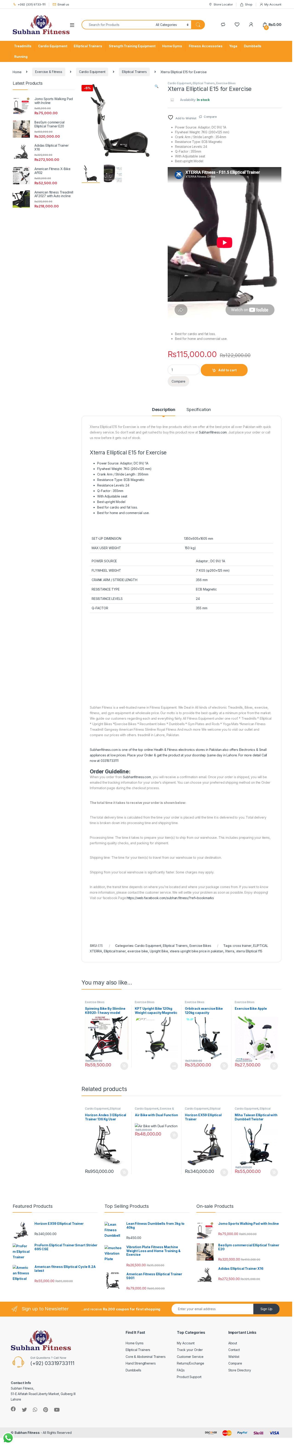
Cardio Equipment (52, 46)
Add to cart (227, 370)
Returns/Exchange (190, 1363)
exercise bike (137, 951)
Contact (234, 1350)
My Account (272, 4)
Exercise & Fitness (48, 72)
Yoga (233, 46)
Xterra (229, 951)
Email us (63, 4)
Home (17, 72)
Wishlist (233, 1357)
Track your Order (190, 1350)
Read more (174, 1066)
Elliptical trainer (115, 951)
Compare (210, 116)
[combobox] (117, 24)
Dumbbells (253, 46)
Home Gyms (172, 46)
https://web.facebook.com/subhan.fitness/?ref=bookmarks (170, 898)
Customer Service (190, 1357)
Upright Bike (159, 951)
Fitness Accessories (206, 46)
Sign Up (266, 1309)
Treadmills (22, 46)
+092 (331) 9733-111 (31, 4)
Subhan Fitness (27, 1433)
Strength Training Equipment (132, 46)
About (232, 1343)
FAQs (180, 1370)
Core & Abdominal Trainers (146, 1357)
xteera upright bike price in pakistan (196, 951)
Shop (248, 4)
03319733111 (109, 761)
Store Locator (223, 4)
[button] (156, 86)
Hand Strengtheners (140, 1363)
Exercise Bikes (226, 83)
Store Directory (239, 1370)
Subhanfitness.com (213, 432)
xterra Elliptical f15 (249, 951)
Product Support (189, 1377)
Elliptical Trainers (88, 46)
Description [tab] (163, 410)
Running (21, 57)
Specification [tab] (199, 410)
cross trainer (242, 946)
